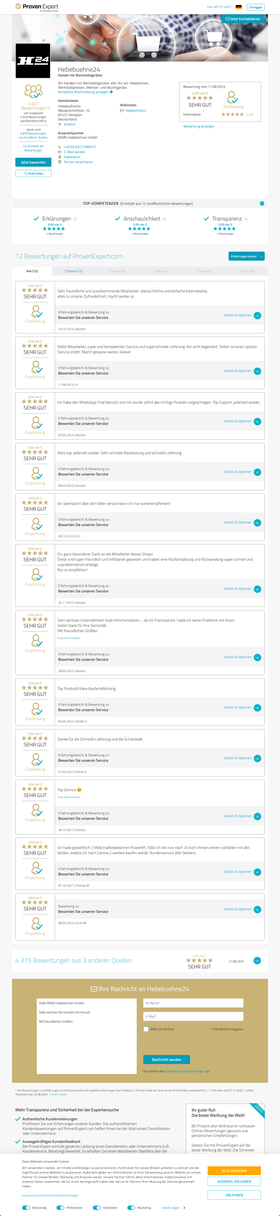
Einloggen (255, 7)
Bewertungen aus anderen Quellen (33, 135)
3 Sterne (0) (161, 271)
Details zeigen (171, 1208)
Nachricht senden (166, 1059)
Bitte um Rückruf (162, 1029)
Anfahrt (69, 124)
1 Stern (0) (247, 271)
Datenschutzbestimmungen (59, 1195)
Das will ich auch (219, 6)
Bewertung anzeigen (199, 126)
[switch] (60, 1207)
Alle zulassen (234, 1170)
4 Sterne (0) (117, 271)
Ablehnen (234, 1195)
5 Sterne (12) (73, 271)
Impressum (30, 1195)
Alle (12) (32, 271)
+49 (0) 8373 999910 (80, 146)
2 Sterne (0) (204, 271)
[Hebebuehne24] (33, 61)
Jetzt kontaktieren (245, 18)
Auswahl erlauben (234, 1181)
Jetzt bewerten (33, 162)
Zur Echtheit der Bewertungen (33, 148)
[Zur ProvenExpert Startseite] (36, 8)
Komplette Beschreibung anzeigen (83, 91)
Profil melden (59, 1094)
